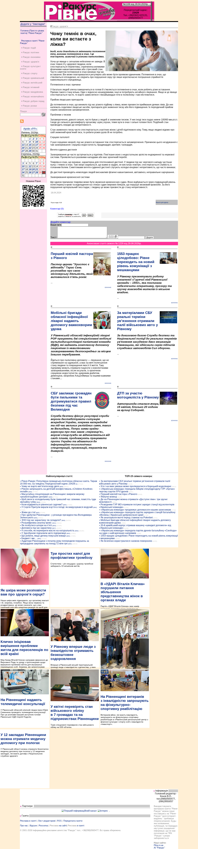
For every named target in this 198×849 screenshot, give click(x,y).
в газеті (80, 825)
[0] (76, 484)
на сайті (63, 825)
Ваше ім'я (55, 225)
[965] (30, 492)
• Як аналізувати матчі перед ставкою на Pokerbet (126, 517)
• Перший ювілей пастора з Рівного (118, 494)
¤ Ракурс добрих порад (32, 101)
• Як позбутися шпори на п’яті (36, 525)
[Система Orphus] (75, 216)
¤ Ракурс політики (30, 52)
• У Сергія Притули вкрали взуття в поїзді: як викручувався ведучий (56, 507)
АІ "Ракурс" (159, 847)
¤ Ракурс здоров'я (30, 61)
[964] (61, 486)
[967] (54, 528)
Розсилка (43, 825)
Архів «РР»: (30, 128)
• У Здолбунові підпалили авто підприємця (43, 533)
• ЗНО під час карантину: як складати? (40, 520)
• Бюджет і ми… (28, 538)
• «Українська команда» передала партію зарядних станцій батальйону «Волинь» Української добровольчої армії (137, 513)
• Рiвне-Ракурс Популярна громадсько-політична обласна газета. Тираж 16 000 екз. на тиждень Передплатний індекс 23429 (58, 482)
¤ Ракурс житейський (31, 82)
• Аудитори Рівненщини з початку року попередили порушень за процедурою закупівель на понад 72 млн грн (54, 542)
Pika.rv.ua (158, 845)
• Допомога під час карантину (36, 528)
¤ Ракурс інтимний (30, 87)
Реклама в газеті (28, 821)
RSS (59, 821)
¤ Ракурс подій (28, 48)
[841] (54, 523)
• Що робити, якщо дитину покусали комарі (43, 535)
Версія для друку (162, 202)
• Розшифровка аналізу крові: (36, 522)
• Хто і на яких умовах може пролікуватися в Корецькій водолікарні (135, 486)
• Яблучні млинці (108, 496)
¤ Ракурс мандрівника (32, 92)
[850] (54, 525)
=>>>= (108, 287)
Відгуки (33, 825)
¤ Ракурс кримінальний (32, 78)
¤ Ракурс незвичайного (32, 96)
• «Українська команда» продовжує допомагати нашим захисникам (135, 509)
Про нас (24, 825)
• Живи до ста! (27, 512)
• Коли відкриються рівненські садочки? (41, 504)
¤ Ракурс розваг (29, 105)
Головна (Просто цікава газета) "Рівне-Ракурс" (32, 31)
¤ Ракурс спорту (29, 73)
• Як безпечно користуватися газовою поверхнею (125, 541)
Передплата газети (72, 821)
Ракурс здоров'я (60, 26)
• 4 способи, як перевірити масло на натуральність (47, 530)
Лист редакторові (46, 821)
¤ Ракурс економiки (30, 57)
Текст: (53, 237)
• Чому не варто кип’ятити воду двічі (39, 486)
